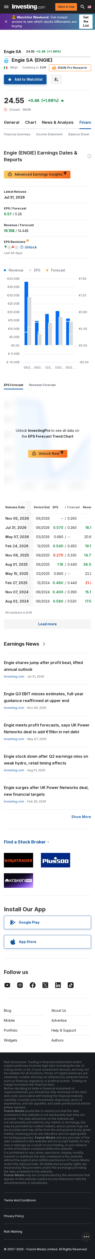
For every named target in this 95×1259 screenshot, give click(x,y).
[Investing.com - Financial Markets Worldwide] (28, 7)
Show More (81, 817)
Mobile (9, 1020)
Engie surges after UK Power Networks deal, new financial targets (46, 791)
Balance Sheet (78, 134)
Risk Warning (13, 1231)
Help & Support (63, 1030)
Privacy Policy (14, 1216)
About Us (58, 1010)
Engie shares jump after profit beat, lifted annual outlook (43, 666)
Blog (7, 1010)
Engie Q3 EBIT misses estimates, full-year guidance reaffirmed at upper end (44, 697)
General (11, 122)
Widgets (10, 1040)
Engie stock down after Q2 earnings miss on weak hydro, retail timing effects (46, 759)
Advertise (59, 1020)
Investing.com (14, 676)
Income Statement (49, 134)
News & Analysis (58, 122)
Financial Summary (17, 134)
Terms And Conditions (20, 1200)
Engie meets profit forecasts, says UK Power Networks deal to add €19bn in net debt (47, 728)
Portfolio (11, 1030)
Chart (30, 122)
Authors (57, 1040)
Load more (47, 624)
